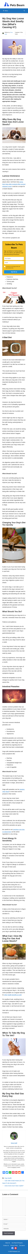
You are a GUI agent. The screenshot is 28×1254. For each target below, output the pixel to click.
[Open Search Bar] (24, 10)
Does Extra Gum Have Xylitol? (14, 1186)
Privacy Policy (14, 1245)
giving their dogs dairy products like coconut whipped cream (13, 184)
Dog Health (8, 1178)
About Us (7, 1242)
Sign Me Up (14, 272)
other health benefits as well (12, 995)
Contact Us (6, 1245)
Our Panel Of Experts (17, 1242)
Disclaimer (22, 1245)
